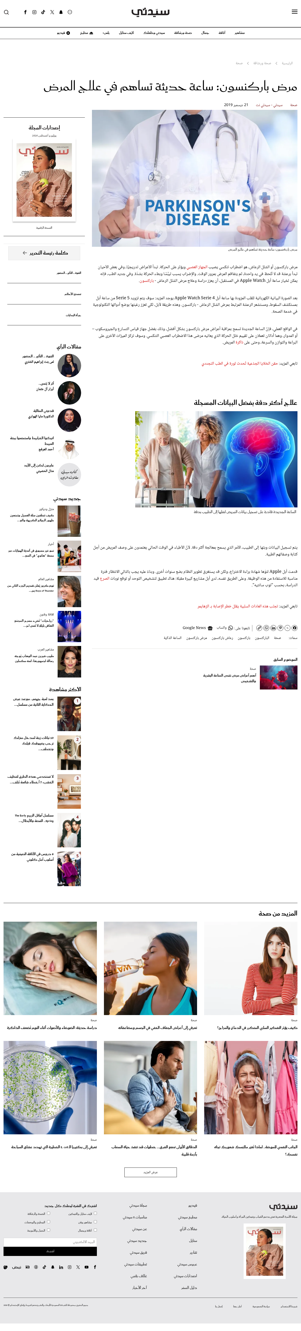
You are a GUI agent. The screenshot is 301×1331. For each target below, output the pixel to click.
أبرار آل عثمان (45, 389)
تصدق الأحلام (73, 294)
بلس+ (106, 33)
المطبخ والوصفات (34, 1222)
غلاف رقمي (139, 1276)
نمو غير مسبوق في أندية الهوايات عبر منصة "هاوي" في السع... (31, 553)
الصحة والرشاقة (36, 1213)
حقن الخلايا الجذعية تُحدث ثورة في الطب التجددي (240, 363)
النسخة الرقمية (44, 227)
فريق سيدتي (138, 1253)
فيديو (60, 33)
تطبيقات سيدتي (135, 1264)
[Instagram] (34, 12)
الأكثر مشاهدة (65, 689)
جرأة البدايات (73, 315)
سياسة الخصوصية (261, 1306)
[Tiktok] (43, 12)
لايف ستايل (126, 33)
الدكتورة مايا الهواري (41, 417)
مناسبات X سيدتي (135, 1217)
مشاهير (240, 33)
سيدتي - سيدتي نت (269, 105)
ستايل (193, 1241)
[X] (52, 12)
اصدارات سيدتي (185, 1276)
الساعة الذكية (173, 638)
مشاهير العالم (46, 579)
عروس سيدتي (187, 1264)
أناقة (222, 33)
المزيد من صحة (278, 914)
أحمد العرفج (46, 449)
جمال (205, 33)
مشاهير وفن (85, 1222)
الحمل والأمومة (36, 1230)
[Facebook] (25, 12)
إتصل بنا (218, 1306)
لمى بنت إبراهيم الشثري (39, 362)
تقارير (193, 1253)
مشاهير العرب (46, 650)
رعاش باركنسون (222, 638)
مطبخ (83, 33)
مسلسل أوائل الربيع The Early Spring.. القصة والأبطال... (34, 818)
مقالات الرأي (69, 347)
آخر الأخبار (139, 1288)
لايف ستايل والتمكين (80, 1213)
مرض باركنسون (196, 638)
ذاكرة (239, 342)
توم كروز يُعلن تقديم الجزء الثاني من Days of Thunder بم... (30, 588)
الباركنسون (262, 638)
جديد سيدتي (67, 498)
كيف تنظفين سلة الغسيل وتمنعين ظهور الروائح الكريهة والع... (32, 518)
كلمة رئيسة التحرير (49, 253)
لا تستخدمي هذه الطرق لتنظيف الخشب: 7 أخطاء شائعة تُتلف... (31, 779)
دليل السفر (189, 1288)
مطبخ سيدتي (187, 1217)
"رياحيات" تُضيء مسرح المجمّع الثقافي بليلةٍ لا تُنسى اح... (34, 623)
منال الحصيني (45, 471)
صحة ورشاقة (183, 33)
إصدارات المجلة (44, 128)
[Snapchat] (61, 12)
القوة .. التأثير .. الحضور (69, 273)
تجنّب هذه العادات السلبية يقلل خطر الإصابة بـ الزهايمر (238, 606)
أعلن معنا (237, 1306)
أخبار (51, 544)
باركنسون (147, 280)
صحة (293, 105)
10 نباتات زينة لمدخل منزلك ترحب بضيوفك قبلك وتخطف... (33, 743)
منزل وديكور (46, 509)
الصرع (104, 578)
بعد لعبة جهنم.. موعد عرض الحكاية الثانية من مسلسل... (33, 702)
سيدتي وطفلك (154, 33)
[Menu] (294, 12)
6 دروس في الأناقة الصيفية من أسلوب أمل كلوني (32, 857)
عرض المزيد (150, 1172)
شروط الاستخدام (289, 1306)
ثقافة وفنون (47, 615)
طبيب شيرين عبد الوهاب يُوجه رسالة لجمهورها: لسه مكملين (34, 659)
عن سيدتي (139, 1229)
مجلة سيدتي (138, 1205)
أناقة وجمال (85, 1230)
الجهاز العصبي (196, 267)
